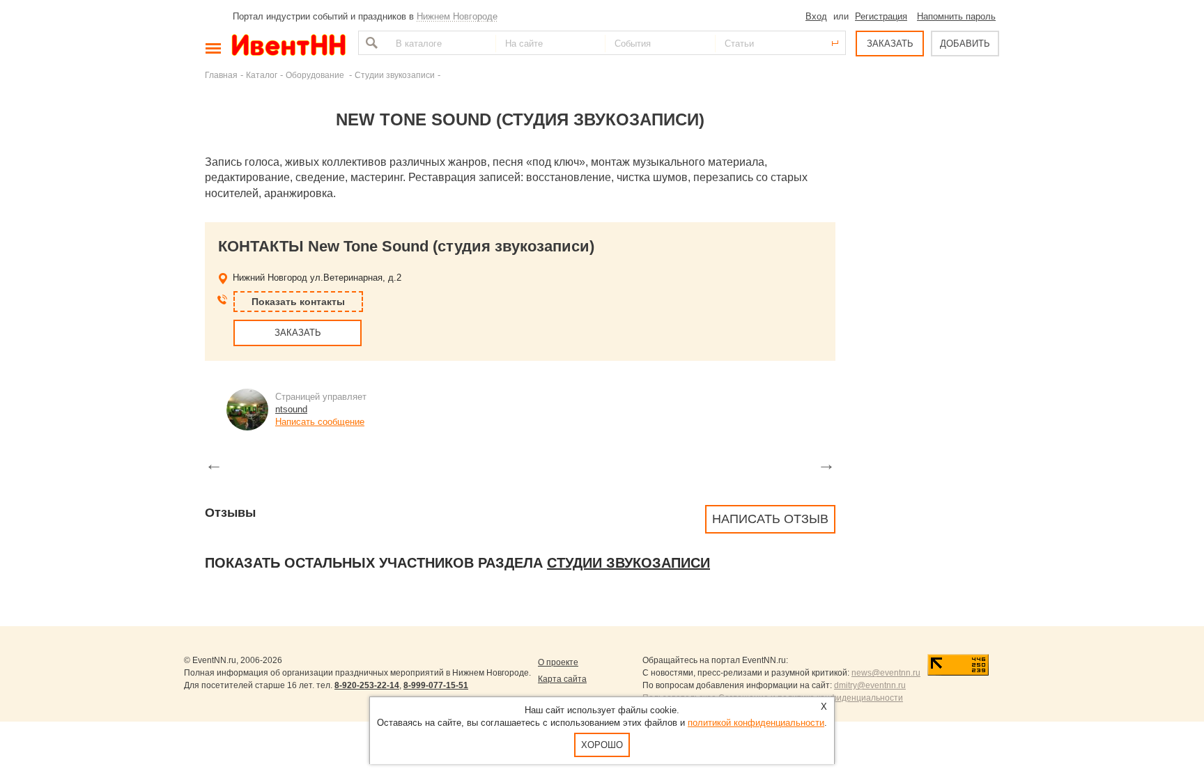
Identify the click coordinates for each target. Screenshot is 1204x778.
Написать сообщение (319, 422)
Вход (816, 16)
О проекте (558, 662)
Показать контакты (298, 301)
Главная (221, 74)
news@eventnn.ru (885, 673)
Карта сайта (562, 679)
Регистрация (881, 16)
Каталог (261, 74)
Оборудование (316, 74)
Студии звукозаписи (395, 74)
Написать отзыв (770, 519)
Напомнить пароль (956, 16)
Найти (370, 43)
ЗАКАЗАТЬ (890, 43)
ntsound (291, 409)
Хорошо (602, 745)
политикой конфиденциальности (756, 722)
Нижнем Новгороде (457, 16)
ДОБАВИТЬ (965, 43)
